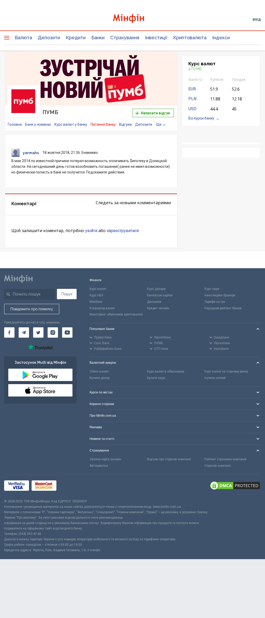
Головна (15, 124)
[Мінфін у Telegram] (24, 332)
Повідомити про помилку (31, 309)
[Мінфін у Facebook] (9, 332)
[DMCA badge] (235, 486)
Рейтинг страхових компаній (225, 459)
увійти (91, 230)
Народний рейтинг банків (223, 308)
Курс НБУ (96, 295)
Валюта (23, 37)
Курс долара (156, 289)
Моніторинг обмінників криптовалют (116, 314)
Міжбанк (96, 302)
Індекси (221, 37)
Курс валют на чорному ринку (226, 371)
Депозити (49, 37)
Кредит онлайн (158, 308)
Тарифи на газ (214, 302)
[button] (166, 62)
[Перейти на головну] (132, 19)
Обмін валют (99, 371)
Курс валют (98, 289)
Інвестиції (156, 37)
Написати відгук (155, 113)
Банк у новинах (38, 124)
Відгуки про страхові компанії (169, 459)
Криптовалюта (190, 37)
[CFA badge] (70, 486)
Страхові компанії (217, 466)
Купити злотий (215, 378)
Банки (98, 37)
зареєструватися (123, 230)
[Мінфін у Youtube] (67, 332)
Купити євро (156, 378)
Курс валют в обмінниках (165, 371)
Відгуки (125, 124)
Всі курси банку (201, 118)
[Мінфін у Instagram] (53, 332)
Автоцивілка (99, 466)
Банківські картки (160, 295)
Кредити (76, 37)
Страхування (124, 37)
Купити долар (100, 378)
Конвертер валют (102, 308)
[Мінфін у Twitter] (38, 332)
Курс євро (211, 289)
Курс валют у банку (70, 124)
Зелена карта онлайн (105, 459)
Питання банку (103, 124)
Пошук (66, 294)
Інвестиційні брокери (219, 295)
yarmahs (31, 153)
